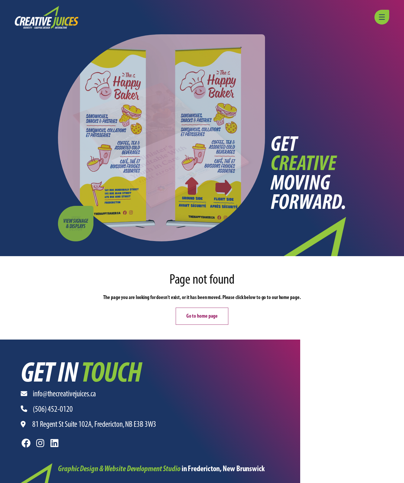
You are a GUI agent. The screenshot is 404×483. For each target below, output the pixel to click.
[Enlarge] (45, 471)
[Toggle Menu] (383, 17)
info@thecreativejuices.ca (64, 393)
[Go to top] (396, 475)
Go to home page (202, 316)
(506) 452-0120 (53, 409)
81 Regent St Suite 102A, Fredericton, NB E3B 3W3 (94, 424)
